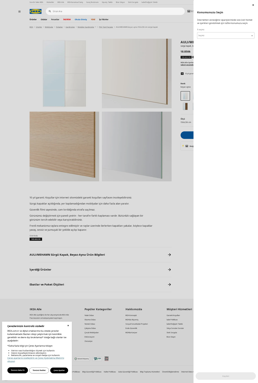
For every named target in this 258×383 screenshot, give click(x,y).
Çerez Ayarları (59, 370)
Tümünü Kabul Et (18, 370)
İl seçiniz (200, 29)
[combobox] (225, 35)
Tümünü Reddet (39, 370)
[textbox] (225, 35)
